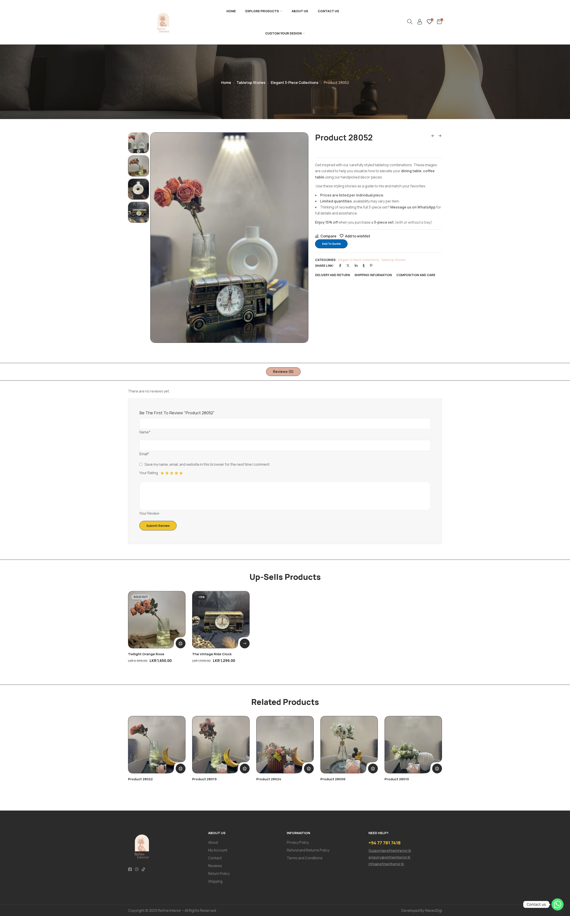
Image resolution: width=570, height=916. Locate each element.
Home (231, 11)
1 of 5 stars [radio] (162, 473)
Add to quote (331, 244)
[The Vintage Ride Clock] (220, 619)
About (213, 842)
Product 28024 (268, 779)
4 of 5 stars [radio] (176, 473)
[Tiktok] (143, 869)
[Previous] (159, 238)
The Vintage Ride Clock (212, 654)
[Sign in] (419, 23)
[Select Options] (245, 643)
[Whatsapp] (558, 904)
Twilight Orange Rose (146, 654)
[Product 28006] (349, 744)
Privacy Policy (298, 842)
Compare (328, 236)
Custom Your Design (283, 33)
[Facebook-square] (130, 869)
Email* (144, 453)
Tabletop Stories (250, 82)
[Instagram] (137, 869)
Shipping (215, 881)
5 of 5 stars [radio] (181, 473)
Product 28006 (333, 779)
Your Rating (148, 472)
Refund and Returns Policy (308, 850)
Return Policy (219, 873)
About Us (300, 11)
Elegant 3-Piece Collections (294, 82)
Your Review (149, 513)
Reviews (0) (283, 371)
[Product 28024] (285, 744)
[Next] (300, 238)
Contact (215, 857)
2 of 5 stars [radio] (167, 473)
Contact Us (328, 11)
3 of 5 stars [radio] (171, 473)
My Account (217, 850)
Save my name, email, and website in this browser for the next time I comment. (207, 464)
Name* (144, 432)
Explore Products (262, 11)
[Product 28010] (413, 744)
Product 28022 (140, 779)
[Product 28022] (156, 744)
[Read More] (180, 643)
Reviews (215, 865)
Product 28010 (397, 779)
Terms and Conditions (305, 857)
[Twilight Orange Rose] (156, 619)
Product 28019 (204, 779)
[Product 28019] (220, 744)
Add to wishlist (357, 236)
